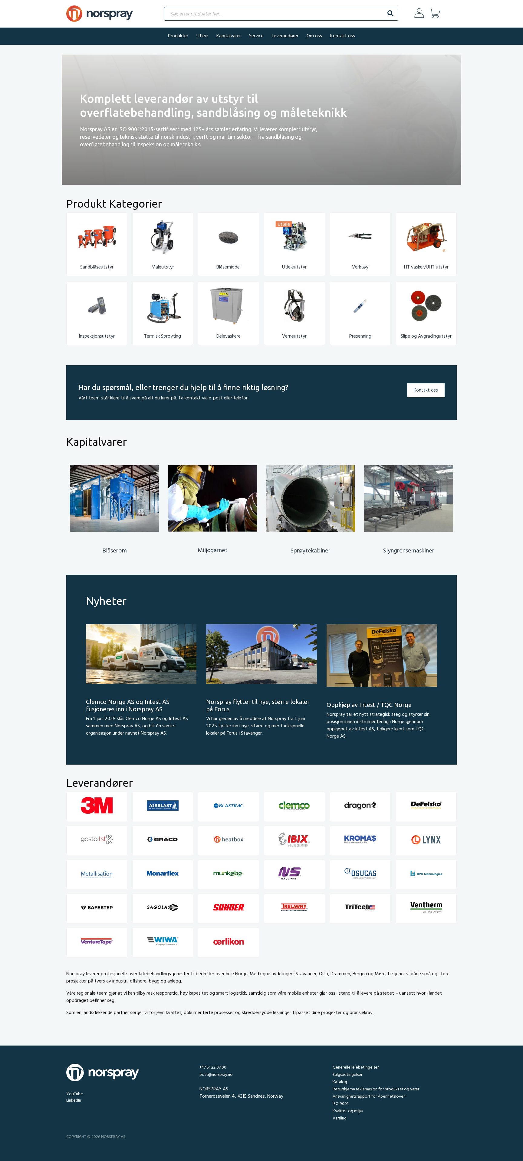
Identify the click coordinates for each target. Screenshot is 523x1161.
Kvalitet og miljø (348, 1111)
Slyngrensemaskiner (408, 551)
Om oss (314, 36)
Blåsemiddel (228, 267)
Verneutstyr (294, 336)
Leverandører (285, 36)
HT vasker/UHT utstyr (426, 267)
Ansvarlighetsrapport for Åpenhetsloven (369, 1096)
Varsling (340, 1118)
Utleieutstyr (294, 267)
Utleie (202, 36)
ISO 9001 (340, 1103)
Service (256, 36)
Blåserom (114, 551)
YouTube (74, 1094)
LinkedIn (73, 1100)
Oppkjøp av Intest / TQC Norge (369, 704)
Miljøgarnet (213, 550)
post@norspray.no (216, 1074)
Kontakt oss (342, 36)
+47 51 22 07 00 (212, 1067)
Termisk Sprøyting (162, 336)
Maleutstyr (162, 267)
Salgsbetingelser (347, 1074)
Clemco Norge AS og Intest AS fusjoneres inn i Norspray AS (127, 705)
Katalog (340, 1082)
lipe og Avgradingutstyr (427, 336)
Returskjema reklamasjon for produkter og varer (376, 1089)
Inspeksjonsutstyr (97, 336)
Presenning (360, 336)
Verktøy (360, 267)
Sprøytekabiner (311, 551)
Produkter (178, 36)
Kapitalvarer (228, 36)
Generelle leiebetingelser (356, 1067)
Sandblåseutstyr (96, 267)
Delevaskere (228, 336)
